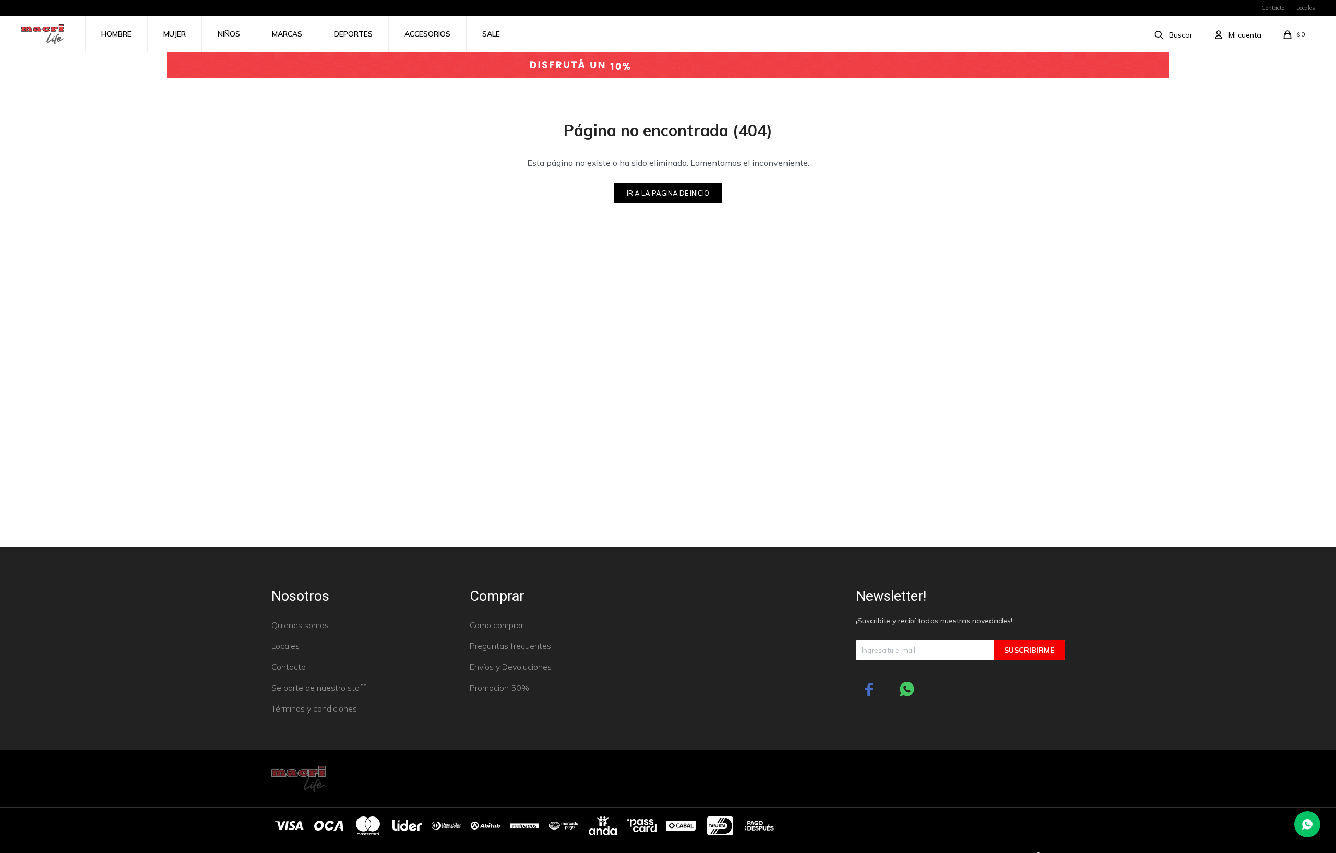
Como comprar (496, 625)
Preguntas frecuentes (510, 646)
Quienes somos (300, 625)
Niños (229, 34)
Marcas (287, 34)
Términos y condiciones (314, 708)
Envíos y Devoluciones (511, 667)
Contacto (1272, 7)
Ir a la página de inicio (668, 193)
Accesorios (427, 34)
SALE (491, 34)
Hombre (116, 34)
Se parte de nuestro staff (318, 687)
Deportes (353, 34)
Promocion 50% (499, 687)
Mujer (174, 34)
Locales (1305, 7)
